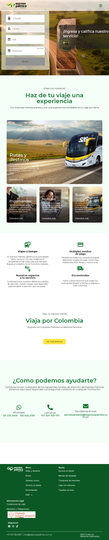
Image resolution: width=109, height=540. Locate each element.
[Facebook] (9, 526)
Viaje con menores (66, 485)
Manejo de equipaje (67, 476)
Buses (28, 476)
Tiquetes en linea (66, 490)
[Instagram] (13, 526)
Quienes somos (32, 480)
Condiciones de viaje (16, 504)
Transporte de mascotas (69, 480)
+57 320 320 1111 (50, 415)
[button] (64, 42)
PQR (28, 495)
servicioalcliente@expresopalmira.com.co (85, 415)
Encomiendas (31, 490)
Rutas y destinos (33, 471)
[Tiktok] (17, 526)
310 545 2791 (27, 415)
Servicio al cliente (33, 485)
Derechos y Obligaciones (18, 509)
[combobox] (27, 18)
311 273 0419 (10, 415)
